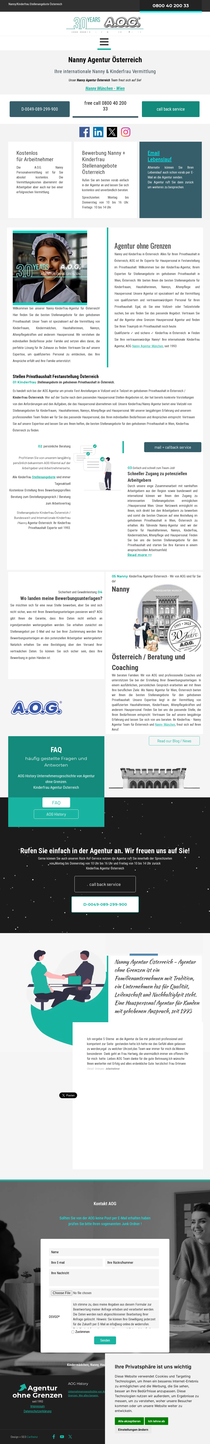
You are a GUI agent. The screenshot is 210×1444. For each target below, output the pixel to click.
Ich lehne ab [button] (156, 1421)
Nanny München (165, 725)
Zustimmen (82, 1332)
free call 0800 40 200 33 (105, 106)
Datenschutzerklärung (37, 1411)
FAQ (56, 802)
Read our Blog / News (174, 740)
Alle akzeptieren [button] (129, 1421)
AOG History (56, 814)
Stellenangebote (44, 477)
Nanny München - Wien (105, 88)
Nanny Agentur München (147, 346)
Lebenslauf (160, 159)
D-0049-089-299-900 (39, 109)
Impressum (37, 1406)
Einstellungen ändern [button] (133, 1429)
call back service (171, 109)
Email (154, 153)
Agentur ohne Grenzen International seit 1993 (105, 122)
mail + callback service (172, 447)
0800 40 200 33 (171, 5)
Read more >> (140, 555)
